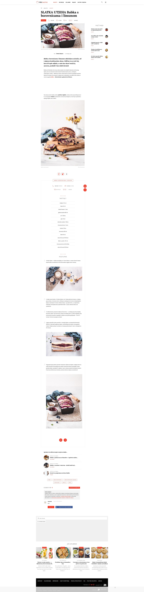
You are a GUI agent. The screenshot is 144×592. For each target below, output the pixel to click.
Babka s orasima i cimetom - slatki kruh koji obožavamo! (62, 465)
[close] (115, 587)
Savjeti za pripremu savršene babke (60, 473)
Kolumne (52, 459)
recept (70, 482)
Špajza (51, 474)
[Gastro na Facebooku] (90, 584)
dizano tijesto (57, 482)
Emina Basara (59, 53)
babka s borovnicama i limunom (70, 479)
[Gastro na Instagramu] (93, 584)
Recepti (46, 8)
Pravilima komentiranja (65, 496)
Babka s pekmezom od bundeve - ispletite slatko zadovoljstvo (63, 457)
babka (49, 479)
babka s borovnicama (57, 479)
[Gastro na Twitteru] (91, 584)
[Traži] (102, 2)
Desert (51, 8)
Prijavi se (51, 507)
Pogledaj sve (74, 487)
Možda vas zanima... (54, 456)
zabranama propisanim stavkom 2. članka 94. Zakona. (63, 497)
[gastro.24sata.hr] (42, 2)
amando (50, 501)
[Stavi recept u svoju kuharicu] (85, 189)
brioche (64, 482)
